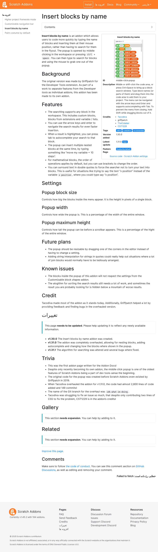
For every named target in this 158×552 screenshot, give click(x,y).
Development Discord (103, 525)
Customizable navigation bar (19, 24)
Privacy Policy (138, 521)
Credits (63, 521)
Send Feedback (68, 517)
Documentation (139, 517)
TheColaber (123, 123)
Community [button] (130, 4)
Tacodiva (122, 117)
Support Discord (100, 521)
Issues (94, 517)
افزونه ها (99, 4)
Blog (118, 4)
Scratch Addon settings (136, 156)
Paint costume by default (17, 32)
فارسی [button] (145, 4)
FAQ (61, 514)
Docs (110, 4)
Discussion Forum (101, 514)
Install (88, 4)
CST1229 (122, 126)
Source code (116, 156)
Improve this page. (53, 451)
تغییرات (63, 525)
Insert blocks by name (16, 28)
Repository (136, 514)
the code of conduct (78, 466)
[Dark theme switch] (154, 2)
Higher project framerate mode (20, 19)
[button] (98, 27)
